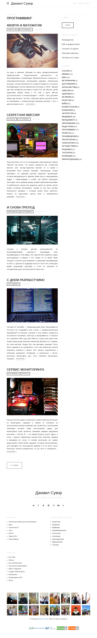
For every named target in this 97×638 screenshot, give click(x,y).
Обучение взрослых (70, 53)
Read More (30, 104)
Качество (67, 100)
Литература (68, 113)
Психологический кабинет (18, 566)
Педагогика (13, 29)
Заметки (66, 90)
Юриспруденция (70, 159)
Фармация (67, 156)
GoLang (66, 71)
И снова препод (21, 207)
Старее (15, 465)
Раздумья (67, 149)
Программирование (59, 530)
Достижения (68, 84)
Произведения (69, 136)
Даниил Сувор (22, 3)
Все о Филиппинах (15, 563)
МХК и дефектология (71, 44)
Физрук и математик (24, 25)
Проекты (25, 373)
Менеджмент (68, 120)
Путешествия (69, 146)
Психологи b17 (14, 527)
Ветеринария (68, 81)
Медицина (67, 117)
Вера (64, 77)
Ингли (11, 580)
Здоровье (67, 94)
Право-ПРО (13, 536)
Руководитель (68, 40)
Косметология (69, 107)
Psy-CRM (12, 557)
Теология (67, 153)
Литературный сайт (15, 577)
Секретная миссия (23, 115)
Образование (13, 211)
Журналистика (69, 87)
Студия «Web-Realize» (17, 572)
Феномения (13, 574)
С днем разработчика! (25, 280)
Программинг (26, 29)
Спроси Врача (14, 539)
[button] (12, 598)
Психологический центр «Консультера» (23, 522)
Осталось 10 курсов (70, 49)
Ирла (10, 525)
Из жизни (12, 119)
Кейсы (65, 104)
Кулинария (67, 110)
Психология (68, 143)
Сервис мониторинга (25, 369)
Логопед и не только (70, 58)
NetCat (11, 533)
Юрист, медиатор (15, 569)
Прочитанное (69, 140)
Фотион (11, 560)
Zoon (10, 530)
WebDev (65, 74)
